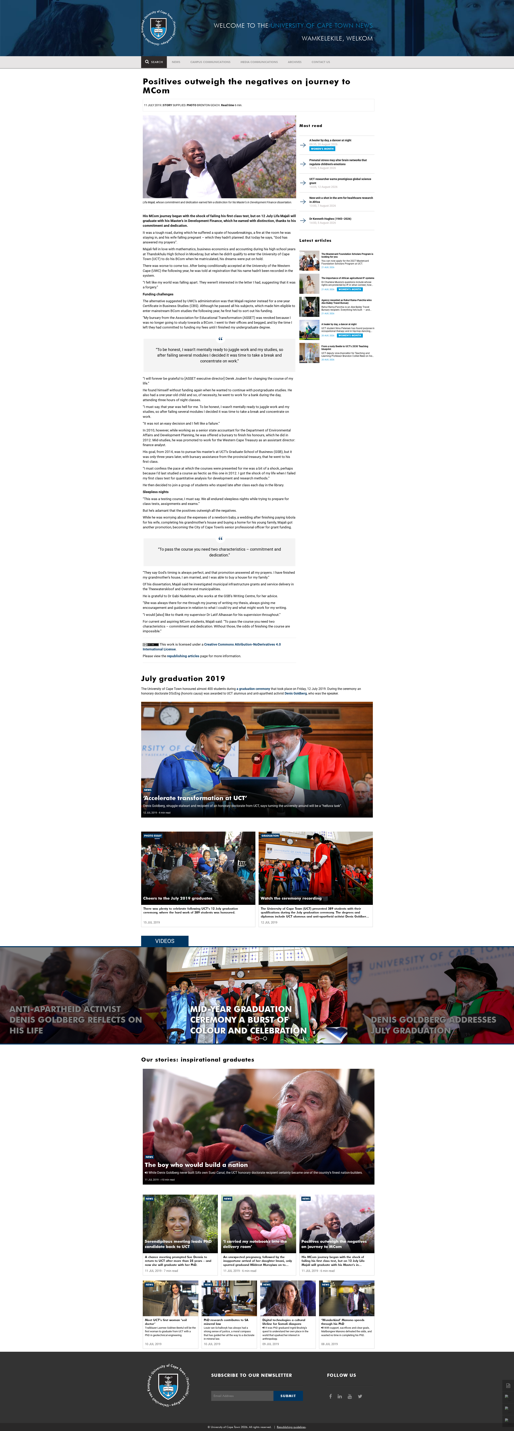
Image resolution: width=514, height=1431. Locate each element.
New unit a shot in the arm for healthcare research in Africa (341, 199)
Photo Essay (152, 835)
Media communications (259, 62)
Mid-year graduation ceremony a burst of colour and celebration (429, 1019)
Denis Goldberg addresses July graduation (72, 1025)
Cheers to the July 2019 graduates (177, 898)
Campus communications (210, 62)
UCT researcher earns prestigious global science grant (340, 181)
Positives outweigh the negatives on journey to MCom (334, 1244)
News (176, 62)
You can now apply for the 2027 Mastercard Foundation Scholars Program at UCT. (345, 262)
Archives (295, 62)
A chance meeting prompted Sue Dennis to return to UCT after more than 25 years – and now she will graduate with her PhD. (178, 1261)
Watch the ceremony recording (291, 898)
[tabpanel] (257, 995)
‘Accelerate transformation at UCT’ (195, 797)
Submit (288, 1396)
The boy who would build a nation (196, 1164)
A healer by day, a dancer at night (330, 140)
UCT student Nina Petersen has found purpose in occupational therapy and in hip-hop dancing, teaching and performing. (347, 330)
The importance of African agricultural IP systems (347, 278)
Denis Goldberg (296, 693)
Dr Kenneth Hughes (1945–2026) (330, 218)
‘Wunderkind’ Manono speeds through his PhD (342, 1322)
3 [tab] (265, 1038)
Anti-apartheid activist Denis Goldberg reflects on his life (256, 1019)
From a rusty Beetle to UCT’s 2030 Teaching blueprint (344, 348)
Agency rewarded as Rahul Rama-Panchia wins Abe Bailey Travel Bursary (346, 301)
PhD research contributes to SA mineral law (226, 1322)
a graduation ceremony (253, 689)
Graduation (270, 835)
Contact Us (321, 62)
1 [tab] (249, 1038)
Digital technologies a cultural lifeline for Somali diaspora (283, 1322)
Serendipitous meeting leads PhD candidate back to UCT (178, 1244)
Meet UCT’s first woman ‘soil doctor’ (166, 1322)
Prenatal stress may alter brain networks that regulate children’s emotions (338, 162)
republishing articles (183, 656)
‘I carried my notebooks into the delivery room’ (255, 1244)
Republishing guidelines (291, 1427)
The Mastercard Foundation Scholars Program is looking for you (347, 255)
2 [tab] (257, 1038)
